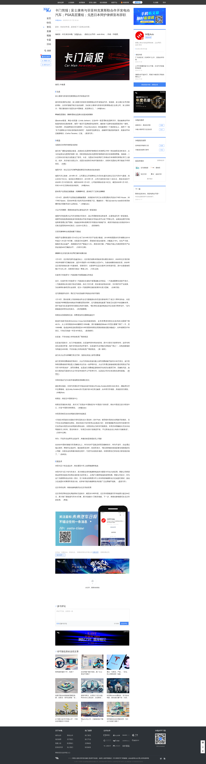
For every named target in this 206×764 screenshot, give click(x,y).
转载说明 (95, 552)
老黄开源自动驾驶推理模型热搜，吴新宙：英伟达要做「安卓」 (65, 696)
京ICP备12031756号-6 (105, 761)
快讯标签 (88, 747)
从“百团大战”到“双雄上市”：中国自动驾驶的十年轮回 (66, 720)
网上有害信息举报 (144, 758)
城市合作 (58, 735)
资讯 (49, 26)
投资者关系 (59, 747)
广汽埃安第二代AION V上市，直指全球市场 (149, 58)
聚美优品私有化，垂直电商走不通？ (147, 193)
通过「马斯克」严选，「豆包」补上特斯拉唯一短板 (117, 673)
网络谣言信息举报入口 (62, 752)
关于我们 (70, 739)
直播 (49, 31)
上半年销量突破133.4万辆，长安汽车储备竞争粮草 (149, 67)
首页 (49, 18)
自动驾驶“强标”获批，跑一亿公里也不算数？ (91, 673)
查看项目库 (160, 160)
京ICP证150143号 (118, 761)
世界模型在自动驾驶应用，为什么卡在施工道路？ (117, 720)
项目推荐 (59, 555)
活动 (49, 43)
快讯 (49, 22)
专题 (49, 39)
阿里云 (74, 758)
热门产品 (88, 739)
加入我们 (70, 747)
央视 (64, 163)
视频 (49, 35)
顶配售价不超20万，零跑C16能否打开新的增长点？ (149, 75)
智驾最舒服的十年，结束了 (64, 672)
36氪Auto (58, 20)
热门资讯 (88, 735)
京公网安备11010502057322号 (134, 761)
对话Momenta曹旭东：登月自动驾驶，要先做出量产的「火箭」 (118, 696)
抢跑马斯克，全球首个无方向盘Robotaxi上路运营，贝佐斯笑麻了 (92, 696)
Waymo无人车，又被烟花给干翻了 (92, 720)
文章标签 (88, 743)
